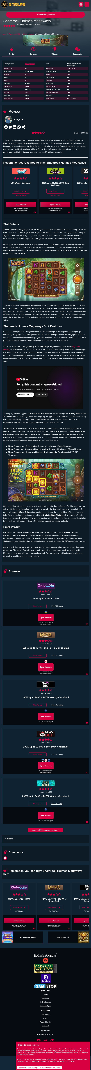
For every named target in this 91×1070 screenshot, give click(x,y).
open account (21, 205)
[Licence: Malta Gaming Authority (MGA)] (45, 710)
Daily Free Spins (45, 1006)
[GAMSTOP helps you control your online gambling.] (45, 986)
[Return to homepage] (13, 4)
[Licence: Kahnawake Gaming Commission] (45, 760)
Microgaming (28, 34)
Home (4, 34)
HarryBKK (18, 120)
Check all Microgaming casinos (44, 830)
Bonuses (33, 54)
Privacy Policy (45, 1014)
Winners (55, 54)
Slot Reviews (45, 998)
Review (12, 54)
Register (45, 1018)
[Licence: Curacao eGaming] (45, 612)
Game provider (15, 34)
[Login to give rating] (9, 26)
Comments (77, 54)
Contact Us (45, 1026)
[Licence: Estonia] (42, 760)
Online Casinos (45, 1002)
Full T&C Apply (21, 195)
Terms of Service (45, 1022)
